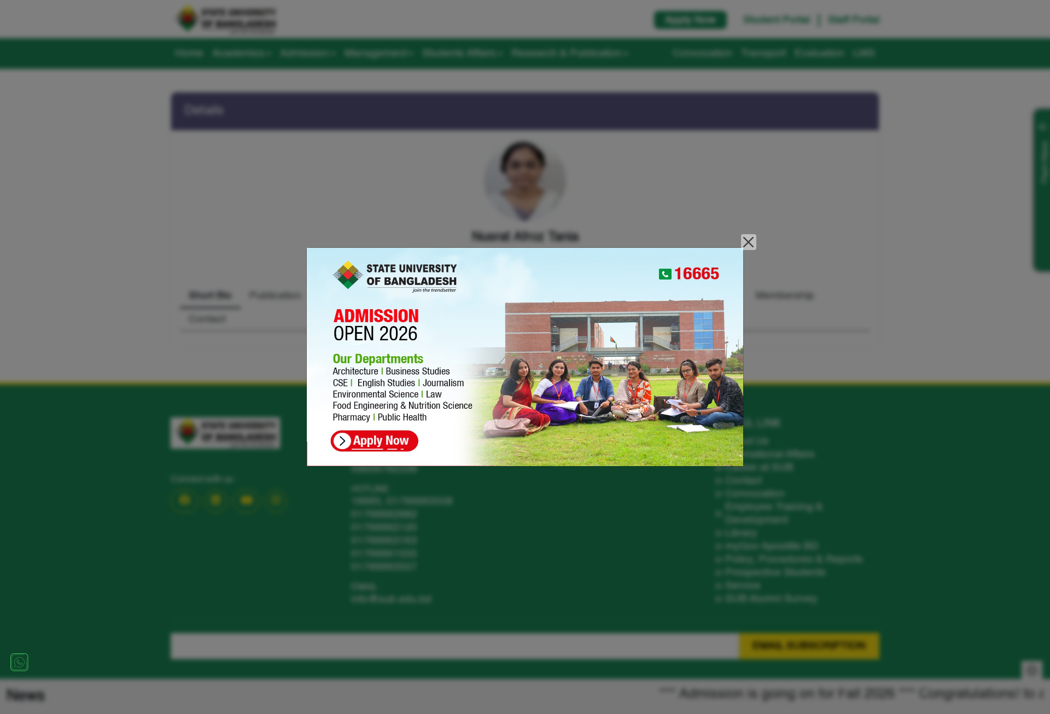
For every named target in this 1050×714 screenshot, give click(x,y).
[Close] (749, 242)
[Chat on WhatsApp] (19, 662)
